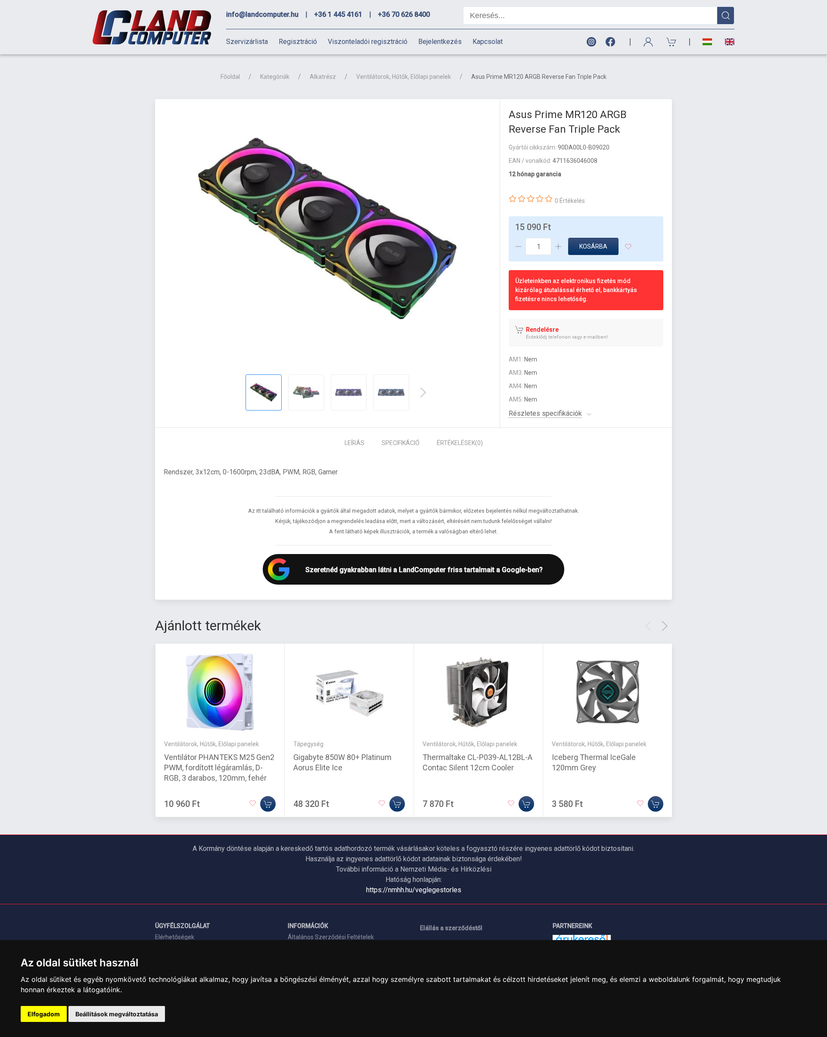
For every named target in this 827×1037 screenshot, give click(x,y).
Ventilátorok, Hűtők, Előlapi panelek (403, 76)
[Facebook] (612, 42)
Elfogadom (44, 1014)
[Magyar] (707, 42)
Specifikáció (401, 442)
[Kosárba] (268, 804)
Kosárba (593, 246)
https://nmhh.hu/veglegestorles (413, 890)
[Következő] (423, 392)
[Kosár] (671, 42)
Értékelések (460, 442)
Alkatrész (323, 76)
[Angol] (726, 41)
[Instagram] (590, 42)
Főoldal (230, 76)
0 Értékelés (570, 200)
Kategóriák (274, 76)
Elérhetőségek (174, 937)
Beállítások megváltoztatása (116, 1014)
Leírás (354, 442)
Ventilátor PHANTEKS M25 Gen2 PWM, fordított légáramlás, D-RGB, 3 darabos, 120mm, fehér (219, 767)
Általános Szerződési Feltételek (331, 937)
